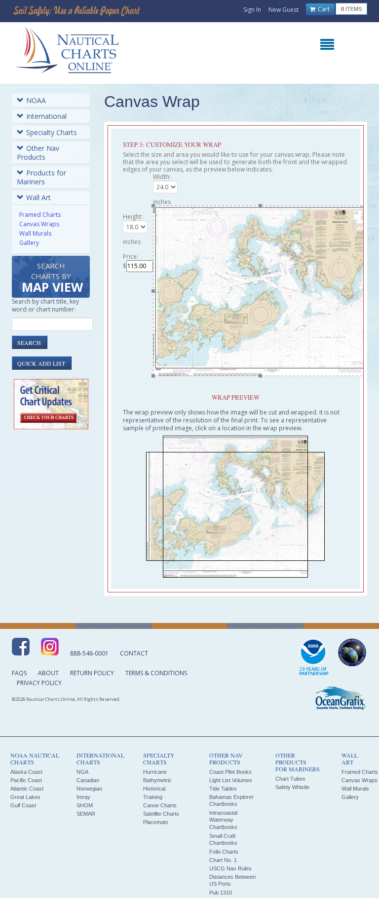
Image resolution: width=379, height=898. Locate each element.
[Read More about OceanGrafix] (340, 699)
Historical (154, 789)
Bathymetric (157, 780)
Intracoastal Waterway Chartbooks (223, 820)
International (46, 116)
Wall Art (38, 197)
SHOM (84, 805)
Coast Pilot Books (230, 772)
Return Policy (92, 673)
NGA (82, 772)
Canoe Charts (160, 805)
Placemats (155, 822)
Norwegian (89, 789)
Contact (134, 653)
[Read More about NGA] (352, 652)
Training (152, 797)
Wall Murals (35, 233)
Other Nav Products (38, 152)
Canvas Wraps (39, 224)
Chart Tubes (290, 779)
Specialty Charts (51, 132)
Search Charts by (52, 278)
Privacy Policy (39, 683)
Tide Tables (223, 789)
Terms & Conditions (156, 673)
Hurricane (155, 772)
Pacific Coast (26, 780)
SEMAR (85, 814)
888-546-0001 (89, 653)
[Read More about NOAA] (314, 657)
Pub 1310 (220, 893)
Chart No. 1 (223, 860)
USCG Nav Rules (230, 868)
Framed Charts (40, 214)
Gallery (29, 243)
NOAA (36, 100)
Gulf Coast (23, 805)
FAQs (19, 673)
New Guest (283, 9)
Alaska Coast (26, 772)
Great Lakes (25, 797)
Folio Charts (223, 852)
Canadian (87, 780)
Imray (83, 797)
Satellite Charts (161, 814)
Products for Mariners (41, 177)
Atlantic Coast (26, 789)
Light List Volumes (230, 780)
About (48, 673)
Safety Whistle (292, 787)
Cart (323, 9)
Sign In (252, 9)
